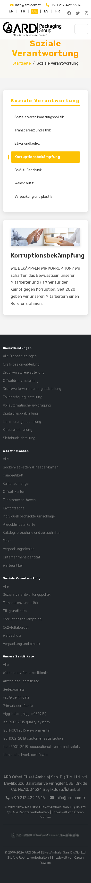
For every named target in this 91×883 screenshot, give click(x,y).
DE (34, 11)
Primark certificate (18, 706)
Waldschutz (24, 183)
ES (46, 11)
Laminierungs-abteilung (22, 422)
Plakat (8, 541)
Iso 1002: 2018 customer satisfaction (33, 738)
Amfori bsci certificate (21, 681)
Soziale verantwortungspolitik (39, 117)
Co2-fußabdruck (28, 170)
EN (11, 11)
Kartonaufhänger (16, 484)
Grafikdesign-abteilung (21, 364)
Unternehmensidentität (21, 557)
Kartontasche (14, 508)
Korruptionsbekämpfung (37, 157)
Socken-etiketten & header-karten (30, 467)
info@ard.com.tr (28, 5)
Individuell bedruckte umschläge (29, 516)
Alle (6, 459)
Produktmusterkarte (19, 525)
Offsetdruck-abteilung (20, 381)
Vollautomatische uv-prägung (27, 405)
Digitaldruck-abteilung (20, 413)
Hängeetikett (13, 475)
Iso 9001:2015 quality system (26, 722)
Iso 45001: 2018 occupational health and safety (41, 747)
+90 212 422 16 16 (66, 5)
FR (57, 11)
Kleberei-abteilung (17, 430)
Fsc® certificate (16, 697)
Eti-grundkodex (27, 143)
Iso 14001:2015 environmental (26, 730)
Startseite (21, 63)
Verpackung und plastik (33, 197)
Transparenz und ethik (33, 130)
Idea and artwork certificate (25, 755)
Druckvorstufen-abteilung (23, 372)
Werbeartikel (13, 566)
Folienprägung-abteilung (22, 397)
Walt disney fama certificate (25, 673)
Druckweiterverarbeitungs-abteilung (32, 389)
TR (22, 11)
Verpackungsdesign (19, 549)
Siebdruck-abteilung (19, 438)
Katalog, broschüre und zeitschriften (32, 533)
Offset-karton (14, 492)
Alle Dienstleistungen (20, 356)
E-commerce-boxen (19, 500)
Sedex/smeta (14, 689)
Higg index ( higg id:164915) (24, 714)
